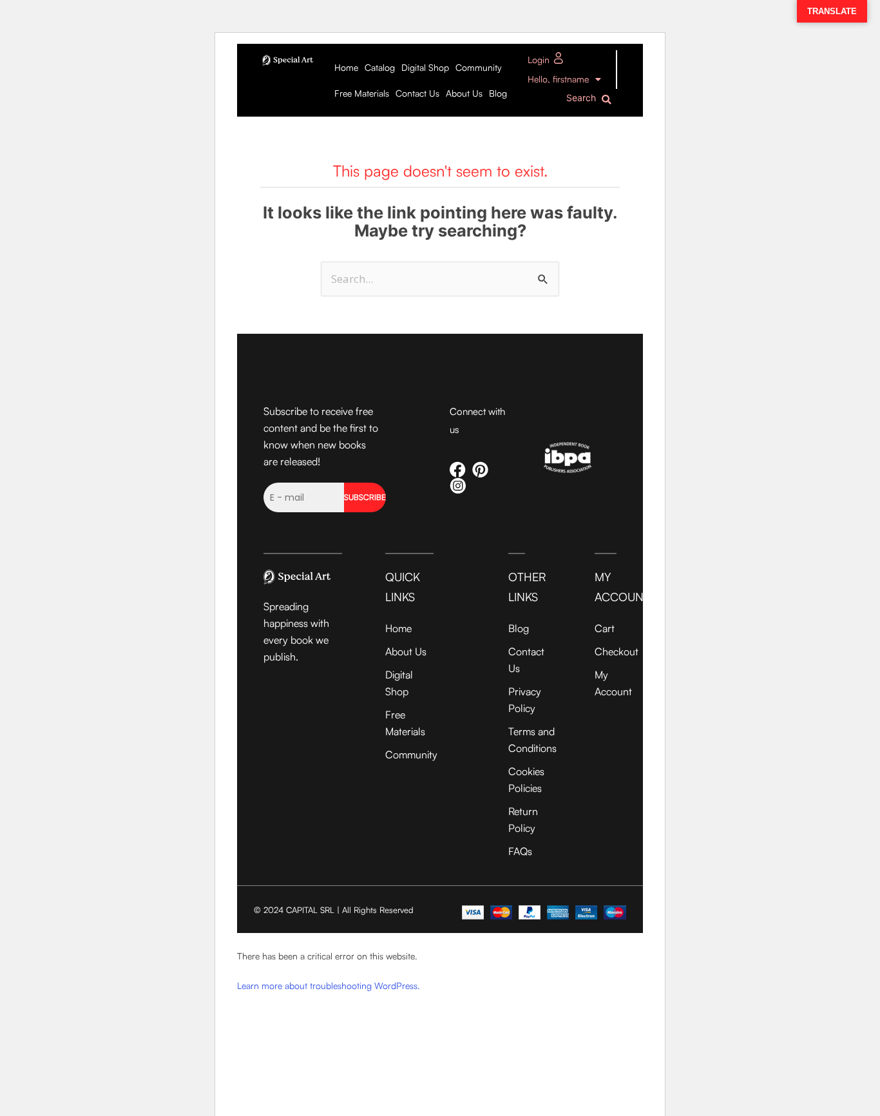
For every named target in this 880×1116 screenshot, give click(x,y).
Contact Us (417, 93)
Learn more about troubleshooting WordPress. (328, 985)
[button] (591, 99)
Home (346, 67)
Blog (498, 93)
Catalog (380, 67)
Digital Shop (425, 67)
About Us (464, 93)
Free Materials (361, 93)
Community (478, 67)
